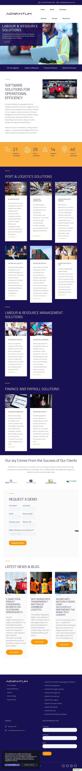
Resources (66, 18)
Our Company (11, 685)
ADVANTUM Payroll (50, 707)
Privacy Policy (11, 700)
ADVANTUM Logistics (51, 700)
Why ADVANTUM (12, 689)
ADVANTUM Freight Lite (52, 693)
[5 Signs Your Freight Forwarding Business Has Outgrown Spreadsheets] (16, 583)
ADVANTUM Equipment (52, 685)
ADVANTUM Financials (51, 696)
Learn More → (12, 237)
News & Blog (11, 696)
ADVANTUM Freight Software (54, 689)
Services (43, 18)
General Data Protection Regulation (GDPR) (19, 760)
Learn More (7, 41)
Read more (14, 652)
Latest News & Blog (22, 566)
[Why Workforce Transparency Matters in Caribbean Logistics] (41, 583)
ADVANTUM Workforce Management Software (59, 682)
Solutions (63, 9)
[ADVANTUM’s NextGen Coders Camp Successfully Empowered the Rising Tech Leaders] (66, 583)
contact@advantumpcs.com (16, 730)
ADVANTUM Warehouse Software (55, 714)
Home (43, 9)
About (52, 9)
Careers (9, 692)
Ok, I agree (12, 765)
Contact (54, 18)
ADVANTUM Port (50, 711)
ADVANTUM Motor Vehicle (53, 703)
